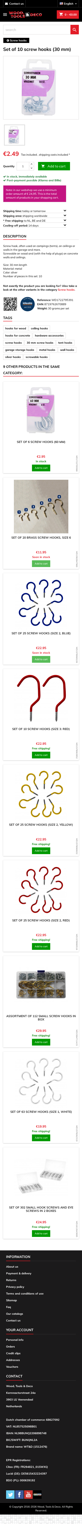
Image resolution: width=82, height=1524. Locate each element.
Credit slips (13, 1353)
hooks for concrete (17, 335)
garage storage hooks (19, 349)
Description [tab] (14, 236)
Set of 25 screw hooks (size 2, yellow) (41, 825)
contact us (16, 3)
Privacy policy (15, 1286)
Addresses (13, 1360)
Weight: (42, 308)
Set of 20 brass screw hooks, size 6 (41, 537)
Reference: (44, 300)
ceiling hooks (39, 328)
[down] (31, 168)
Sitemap (11, 1300)
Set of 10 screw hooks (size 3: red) (41, 729)
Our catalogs (14, 1313)
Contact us (13, 1320)
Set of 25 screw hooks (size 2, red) (41, 920)
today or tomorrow (24, 211)
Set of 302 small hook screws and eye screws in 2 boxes (41, 1209)
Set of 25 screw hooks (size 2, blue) (41, 633)
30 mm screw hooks (40, 342)
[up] (31, 164)
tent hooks (65, 342)
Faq (8, 1307)
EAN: (40, 304)
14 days (21, 225)
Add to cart (53, 166)
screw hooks (13, 342)
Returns (11, 1280)
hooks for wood (15, 328)
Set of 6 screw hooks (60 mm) (41, 442)
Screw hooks (66, 289)
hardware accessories (49, 335)
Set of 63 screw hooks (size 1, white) (41, 1112)
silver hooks (13, 357)
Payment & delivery (18, 1273)
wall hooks (67, 349)
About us (12, 1266)
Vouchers (12, 1366)
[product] (41, 411)
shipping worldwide (25, 215)
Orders (10, 1346)
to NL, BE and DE (24, 220)
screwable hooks (37, 357)
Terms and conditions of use (25, 1293)
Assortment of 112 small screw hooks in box (41, 1017)
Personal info (15, 1339)
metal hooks (47, 349)
